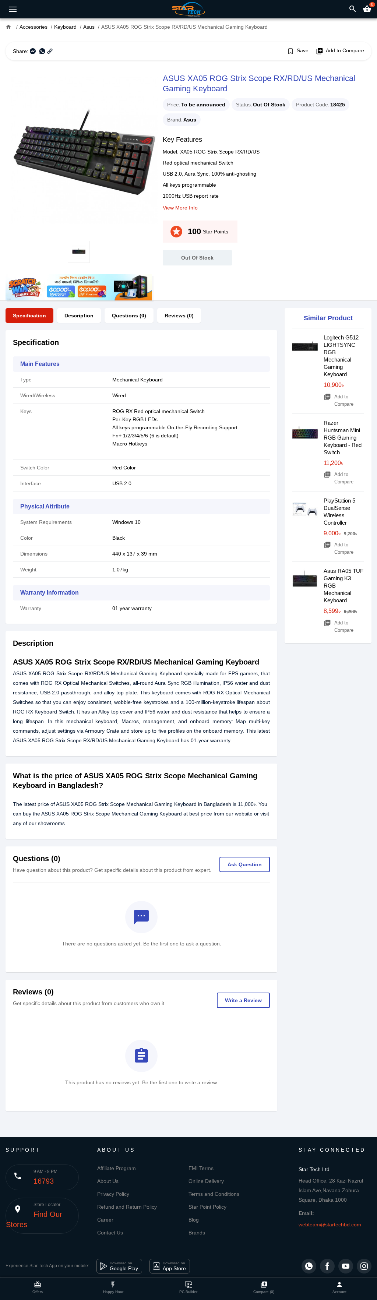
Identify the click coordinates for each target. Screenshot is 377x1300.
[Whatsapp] (309, 1266)
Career (105, 1220)
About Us (108, 1181)
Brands (196, 1233)
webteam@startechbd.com (330, 1224)
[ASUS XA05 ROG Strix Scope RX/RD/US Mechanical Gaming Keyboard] (79, 150)
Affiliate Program (116, 1168)
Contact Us (110, 1233)
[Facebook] (327, 1266)
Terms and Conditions (213, 1194)
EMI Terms (201, 1168)
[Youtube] (345, 1266)
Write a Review (243, 1000)
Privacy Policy (113, 1194)
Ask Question (245, 864)
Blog (193, 1220)
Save (298, 51)
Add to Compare (340, 51)
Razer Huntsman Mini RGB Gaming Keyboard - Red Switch (343, 437)
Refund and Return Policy (127, 1207)
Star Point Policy (207, 1207)
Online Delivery (206, 1181)
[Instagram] (364, 1266)
